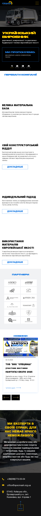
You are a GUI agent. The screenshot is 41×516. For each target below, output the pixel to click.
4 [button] (29, 66)
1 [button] (12, 66)
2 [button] (17, 66)
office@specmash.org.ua (19, 485)
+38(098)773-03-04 (16, 479)
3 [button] (23, 66)
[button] (6, 397)
